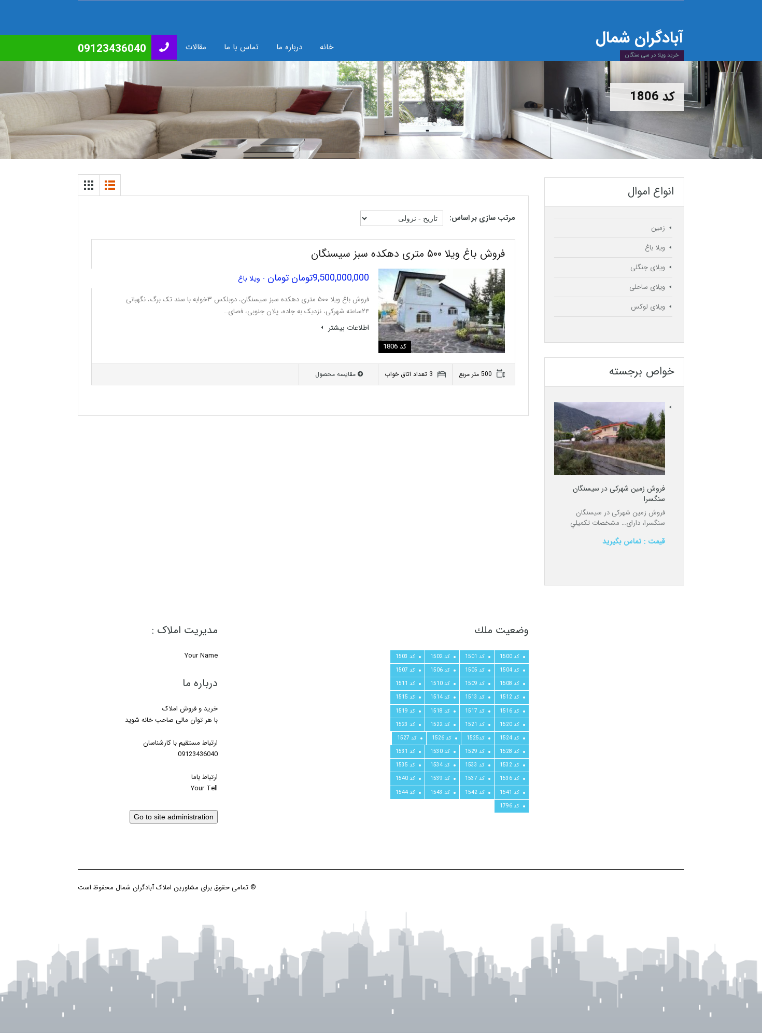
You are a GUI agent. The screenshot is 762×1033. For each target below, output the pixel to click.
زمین (658, 227)
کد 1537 (475, 778)
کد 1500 (509, 656)
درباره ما (289, 47)
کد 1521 (475, 724)
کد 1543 (440, 792)
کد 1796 (509, 806)
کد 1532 (509, 765)
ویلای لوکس (648, 306)
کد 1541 (509, 792)
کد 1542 (475, 792)
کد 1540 (405, 778)
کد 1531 (405, 751)
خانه (326, 47)
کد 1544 (405, 792)
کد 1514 (440, 697)
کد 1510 (440, 683)
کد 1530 (440, 751)
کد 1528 (509, 751)
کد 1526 (441, 738)
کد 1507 (405, 670)
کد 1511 (405, 683)
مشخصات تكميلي (594, 523)
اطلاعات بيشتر (347, 328)
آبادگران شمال (639, 38)
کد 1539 (440, 778)
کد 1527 (407, 738)
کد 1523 (405, 724)
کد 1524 (509, 738)
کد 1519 (405, 711)
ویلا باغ (655, 247)
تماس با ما (241, 47)
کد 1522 (440, 724)
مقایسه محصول (336, 374)
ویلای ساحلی (647, 287)
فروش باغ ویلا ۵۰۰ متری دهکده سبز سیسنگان (408, 254)
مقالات (196, 47)
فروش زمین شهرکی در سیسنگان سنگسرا (619, 494)
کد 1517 (475, 711)
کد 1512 (509, 697)
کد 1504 (509, 670)
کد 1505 (475, 670)
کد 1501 (475, 656)
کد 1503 (405, 656)
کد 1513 (475, 697)
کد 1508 (509, 683)
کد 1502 (440, 656)
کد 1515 (405, 697)
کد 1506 (440, 670)
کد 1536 (509, 778)
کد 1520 (509, 724)
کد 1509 (475, 683)
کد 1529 (475, 751)
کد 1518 (440, 711)
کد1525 (476, 738)
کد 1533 (475, 765)
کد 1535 (405, 765)
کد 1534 (440, 765)
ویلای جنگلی (647, 267)
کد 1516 (509, 711)
